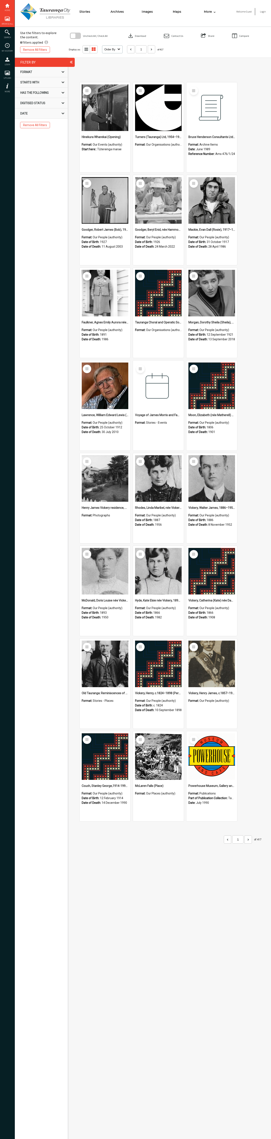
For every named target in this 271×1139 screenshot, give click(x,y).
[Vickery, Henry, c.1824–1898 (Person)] (158, 664)
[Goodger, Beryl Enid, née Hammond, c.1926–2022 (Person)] (158, 200)
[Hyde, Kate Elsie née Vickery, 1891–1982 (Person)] (158, 571)
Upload (7, 78)
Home (7, 10)
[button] (173, 36)
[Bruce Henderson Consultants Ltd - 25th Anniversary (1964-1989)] (211, 107)
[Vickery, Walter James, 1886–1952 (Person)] (211, 478)
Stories (84, 12)
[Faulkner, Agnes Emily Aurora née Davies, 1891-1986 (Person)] (105, 293)
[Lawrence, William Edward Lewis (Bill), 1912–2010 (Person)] (105, 386)
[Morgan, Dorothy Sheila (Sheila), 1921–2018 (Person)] (211, 293)
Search (7, 37)
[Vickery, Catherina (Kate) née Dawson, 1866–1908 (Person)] (211, 571)
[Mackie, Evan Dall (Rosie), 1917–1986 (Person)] (211, 200)
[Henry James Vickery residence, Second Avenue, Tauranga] (105, 478)
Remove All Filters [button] (35, 49)
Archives (117, 12)
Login (7, 64)
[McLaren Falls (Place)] (158, 756)
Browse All (7, 23)
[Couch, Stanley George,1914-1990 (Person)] (105, 756)
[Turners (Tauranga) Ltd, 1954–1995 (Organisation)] (158, 107)
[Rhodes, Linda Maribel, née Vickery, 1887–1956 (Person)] (158, 478)
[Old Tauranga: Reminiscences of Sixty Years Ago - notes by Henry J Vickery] (105, 664)
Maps (177, 12)
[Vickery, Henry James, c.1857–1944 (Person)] (211, 664)
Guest (249, 11)
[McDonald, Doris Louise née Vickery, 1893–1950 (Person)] (105, 571)
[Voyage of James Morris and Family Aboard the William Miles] (158, 386)
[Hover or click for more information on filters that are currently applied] (46, 42)
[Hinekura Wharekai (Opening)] (105, 107)
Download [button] (136, 36)
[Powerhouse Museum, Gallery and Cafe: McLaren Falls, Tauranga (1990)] (211, 756)
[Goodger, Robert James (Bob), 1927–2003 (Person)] (105, 200)
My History (7, 51)
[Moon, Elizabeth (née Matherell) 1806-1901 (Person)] (211, 386)
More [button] (7, 91)
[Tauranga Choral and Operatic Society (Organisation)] (158, 293)
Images (147, 12)
